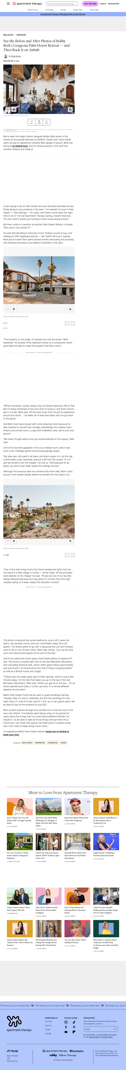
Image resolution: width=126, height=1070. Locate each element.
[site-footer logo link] (12, 1051)
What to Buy (94, 10)
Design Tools (78, 10)
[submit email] (114, 1029)
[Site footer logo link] (24, 1023)
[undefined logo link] (27, 3)
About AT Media (12, 1055)
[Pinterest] (74, 1027)
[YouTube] (65, 1032)
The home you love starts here (42, 1005)
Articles (63, 10)
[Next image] (73, 323)
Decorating (49, 10)
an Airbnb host (20, 146)
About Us (48, 1025)
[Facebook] (65, 1027)
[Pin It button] (13, 109)
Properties (21, 35)
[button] (70, 109)
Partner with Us (12, 1061)
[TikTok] (74, 1022)
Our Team (48, 1021)
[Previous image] (67, 323)
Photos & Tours (33, 10)
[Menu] (8, 3)
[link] (20, 820)
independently (11, 129)
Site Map (48, 1033)
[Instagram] (65, 1022)
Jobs (8, 1058)
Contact (48, 1029)
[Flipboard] (74, 1032)
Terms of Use (94, 1037)
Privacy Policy (107, 1037)
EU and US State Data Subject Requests (106, 1054)
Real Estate (8, 35)
